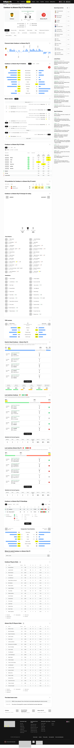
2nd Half (37, 63)
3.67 (48, 157)
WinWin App (22, 729)
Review (7, 30)
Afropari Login (43, 723)
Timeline (16, 98)
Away (49, 504)
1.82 (38, 164)
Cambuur (12, 18)
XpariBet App (22, 732)
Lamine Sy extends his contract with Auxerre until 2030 (62, 107)
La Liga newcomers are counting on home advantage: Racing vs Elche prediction (61, 131)
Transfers (42, 1)
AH (8, 147)
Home (46, 504)
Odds (36, 30)
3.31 (48, 164)
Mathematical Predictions (44, 30)
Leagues (33, 1)
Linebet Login (43, 726)
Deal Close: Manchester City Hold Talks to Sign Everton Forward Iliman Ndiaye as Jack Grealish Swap (62, 77)
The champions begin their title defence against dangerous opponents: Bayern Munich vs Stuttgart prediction (61, 147)
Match (30, 63)
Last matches (24, 32)
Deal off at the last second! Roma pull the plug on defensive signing (61, 87)
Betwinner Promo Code (34, 727)
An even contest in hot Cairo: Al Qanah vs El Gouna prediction (62, 115)
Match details (29, 30)
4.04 (43, 164)
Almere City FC (43, 18)
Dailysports (5, 4)
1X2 (6, 147)
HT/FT (17, 504)
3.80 (43, 166)
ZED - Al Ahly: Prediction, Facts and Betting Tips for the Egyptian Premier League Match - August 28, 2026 (62, 141)
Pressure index (14, 30)
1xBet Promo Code (33, 724)
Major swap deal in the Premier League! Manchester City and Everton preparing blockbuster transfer (61, 101)
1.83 (38, 157)
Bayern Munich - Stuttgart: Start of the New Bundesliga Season (62, 152)
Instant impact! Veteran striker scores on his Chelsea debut (62, 73)
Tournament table (33, 32)
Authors (53, 723)
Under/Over (10, 504)
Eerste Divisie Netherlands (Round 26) (28, 12)
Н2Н (18, 32)
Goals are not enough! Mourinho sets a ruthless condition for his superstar (61, 68)
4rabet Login (43, 729)
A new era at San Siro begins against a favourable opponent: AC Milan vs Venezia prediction (61, 161)
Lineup (7, 32)
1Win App (21, 723)
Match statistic (22, 30)
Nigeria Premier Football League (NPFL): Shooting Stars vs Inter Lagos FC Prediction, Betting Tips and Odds (62, 125)
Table (22, 712)
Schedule (6, 712)
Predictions (23, 1)
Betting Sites (52, 1)
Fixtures (24, 712)
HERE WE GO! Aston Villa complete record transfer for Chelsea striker (61, 83)
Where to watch (42, 32)
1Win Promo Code (33, 725)
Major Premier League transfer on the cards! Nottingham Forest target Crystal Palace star (62, 92)
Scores (28, 1)
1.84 (38, 159)
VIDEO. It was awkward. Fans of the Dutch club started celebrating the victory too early (29, 701)
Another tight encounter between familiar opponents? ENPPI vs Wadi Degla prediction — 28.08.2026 (62, 120)
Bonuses (47, 1)
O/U (14, 147)
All (42, 504)
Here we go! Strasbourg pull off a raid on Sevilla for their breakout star (61, 97)
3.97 (43, 157)
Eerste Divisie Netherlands (16, 4)
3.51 (48, 168)
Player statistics (9, 35)
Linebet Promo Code (34, 730)
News (18, 1)
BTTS (12, 147)
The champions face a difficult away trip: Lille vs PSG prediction (61, 157)
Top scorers (13, 32)
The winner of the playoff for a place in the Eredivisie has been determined (27, 704)
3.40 (48, 166)
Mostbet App (22, 726)
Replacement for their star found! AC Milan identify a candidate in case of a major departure (61, 63)
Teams (37, 1)
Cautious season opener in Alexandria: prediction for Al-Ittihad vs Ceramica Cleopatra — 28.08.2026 (61, 135)
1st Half (33, 63)
